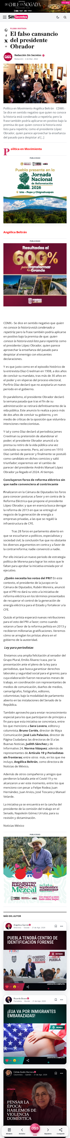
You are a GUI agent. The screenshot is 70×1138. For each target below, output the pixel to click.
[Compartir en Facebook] (6, 35)
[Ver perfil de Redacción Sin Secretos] (8, 56)
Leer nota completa (56, 986)
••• (61, 926)
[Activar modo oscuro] (58, 17)
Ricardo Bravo (20, 998)
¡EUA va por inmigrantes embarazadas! (31, 1013)
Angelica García (21, 925)
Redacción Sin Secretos (27, 55)
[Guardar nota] (56, 926)
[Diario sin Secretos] (18, 17)
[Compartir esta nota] (27, 987)
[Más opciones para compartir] (6, 46)
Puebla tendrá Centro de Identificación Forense (32, 940)
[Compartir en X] (6, 41)
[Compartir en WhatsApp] (6, 30)
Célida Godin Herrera (24, 1072)
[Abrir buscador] (65, 17)
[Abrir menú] (4, 17)
